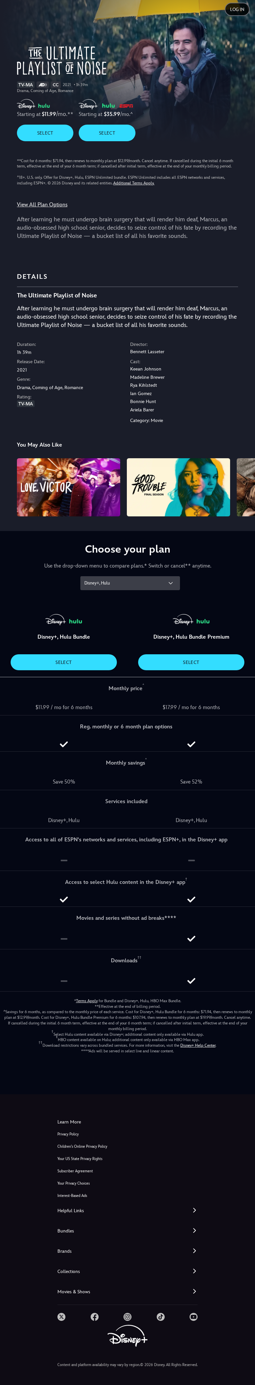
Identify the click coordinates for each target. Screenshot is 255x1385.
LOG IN (237, 9)
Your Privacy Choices (73, 1183)
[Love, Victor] (68, 487)
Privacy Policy (68, 1134)
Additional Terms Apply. (133, 183)
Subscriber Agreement (75, 1171)
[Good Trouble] (178, 487)
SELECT (45, 133)
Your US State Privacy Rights (79, 1159)
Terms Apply (87, 1001)
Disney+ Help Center (197, 1045)
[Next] (243, 486)
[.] (61, 1317)
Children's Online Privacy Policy (82, 1146)
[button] (127, 1211)
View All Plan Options (42, 204)
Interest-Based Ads (72, 1196)
